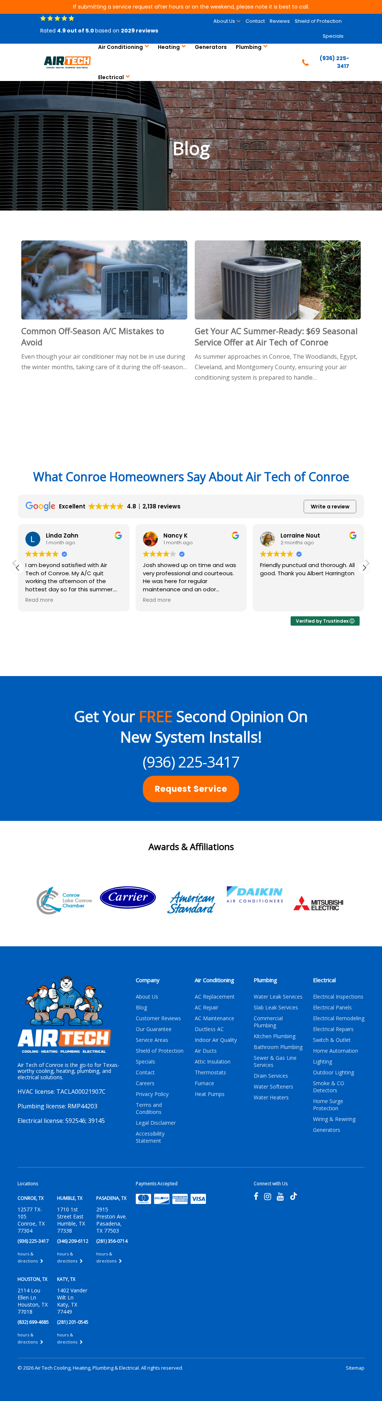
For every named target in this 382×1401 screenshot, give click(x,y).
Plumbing (249, 47)
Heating (169, 47)
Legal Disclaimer (156, 1122)
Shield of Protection (318, 21)
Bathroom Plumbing (278, 1046)
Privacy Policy (152, 1094)
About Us (224, 21)
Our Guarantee (154, 1029)
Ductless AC (209, 1029)
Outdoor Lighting (333, 1072)
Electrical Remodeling (338, 1018)
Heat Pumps (210, 1094)
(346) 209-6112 (72, 1241)
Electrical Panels (332, 1007)
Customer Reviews (158, 1018)
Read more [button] (39, 600)
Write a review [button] (330, 506)
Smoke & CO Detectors (328, 1087)
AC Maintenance (214, 1018)
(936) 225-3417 (191, 761)
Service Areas (152, 1039)
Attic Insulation (213, 1061)
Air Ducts (206, 1050)
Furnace (204, 1083)
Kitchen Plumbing (274, 1036)
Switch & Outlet (332, 1039)
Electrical (111, 77)
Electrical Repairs (333, 1029)
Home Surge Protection (328, 1105)
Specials (333, 36)
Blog (141, 1007)
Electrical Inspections (338, 996)
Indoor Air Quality (216, 1039)
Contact (255, 21)
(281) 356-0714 (112, 1241)
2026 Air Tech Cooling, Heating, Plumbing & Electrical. (82, 1367)
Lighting (322, 1061)
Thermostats (210, 1072)
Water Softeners (273, 1086)
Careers (145, 1083)
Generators (211, 47)
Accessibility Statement (150, 1137)
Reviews (280, 21)
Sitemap (355, 1367)
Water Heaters (271, 1097)
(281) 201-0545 (72, 1322)
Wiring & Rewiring (334, 1119)
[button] (364, 567)
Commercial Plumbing (268, 1022)
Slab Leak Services (276, 1007)
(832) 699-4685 (33, 1322)
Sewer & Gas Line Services (275, 1061)
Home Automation (335, 1050)
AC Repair (206, 1007)
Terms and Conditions (149, 1108)
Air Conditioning (120, 47)
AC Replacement (215, 996)
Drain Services (271, 1075)
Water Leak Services (278, 996)
